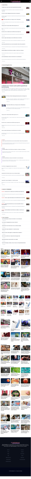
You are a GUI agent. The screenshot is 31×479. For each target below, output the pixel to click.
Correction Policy (8, 459)
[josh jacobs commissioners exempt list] (27, 14)
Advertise (22, 451)
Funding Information (8, 461)
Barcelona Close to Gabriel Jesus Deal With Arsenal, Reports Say (11, 31)
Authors (22, 455)
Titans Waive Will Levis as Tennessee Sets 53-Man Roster (12, 19)
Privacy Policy (22, 453)
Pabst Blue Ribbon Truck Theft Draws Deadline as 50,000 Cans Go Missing (12, 50)
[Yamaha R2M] (27, 182)
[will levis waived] (27, 20)
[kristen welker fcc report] (27, 26)
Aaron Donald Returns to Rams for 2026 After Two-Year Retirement (11, 56)
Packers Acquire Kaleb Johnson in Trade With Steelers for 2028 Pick (12, 37)
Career (8, 451)
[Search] (29, 1)
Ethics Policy (22, 457)
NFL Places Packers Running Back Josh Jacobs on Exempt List (11, 13)
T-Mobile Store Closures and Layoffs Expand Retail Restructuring (11, 7)
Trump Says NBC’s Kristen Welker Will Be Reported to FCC (10, 25)
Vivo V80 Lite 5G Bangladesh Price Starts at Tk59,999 (9, 166)
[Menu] (1, 1)
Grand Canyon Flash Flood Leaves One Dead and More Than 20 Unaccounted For (13, 44)
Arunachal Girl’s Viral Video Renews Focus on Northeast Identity (11, 173)
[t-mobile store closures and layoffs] (27, 8)
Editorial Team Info (8, 457)
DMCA (8, 453)
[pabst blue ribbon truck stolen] (27, 211)
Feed (8, 455)
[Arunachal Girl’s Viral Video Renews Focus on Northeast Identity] (27, 175)
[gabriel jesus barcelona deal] (27, 124)
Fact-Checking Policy (22, 459)
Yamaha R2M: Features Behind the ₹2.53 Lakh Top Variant (10, 180)
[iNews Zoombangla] (15, 1)
